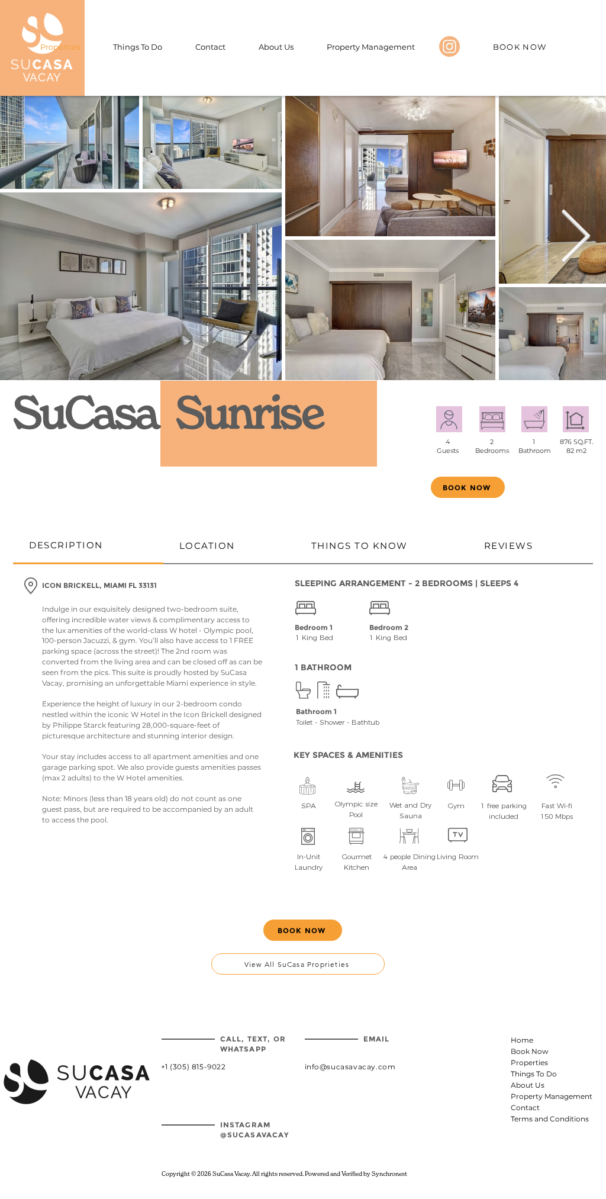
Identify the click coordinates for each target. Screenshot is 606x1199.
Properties (529, 1062)
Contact (525, 1107)
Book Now (530, 1051)
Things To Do (534, 1073)
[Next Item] (575, 238)
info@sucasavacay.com (350, 1066)
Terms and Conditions (540, 1118)
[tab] (88, 546)
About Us (527, 1085)
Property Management (540, 1096)
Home (522, 1040)
